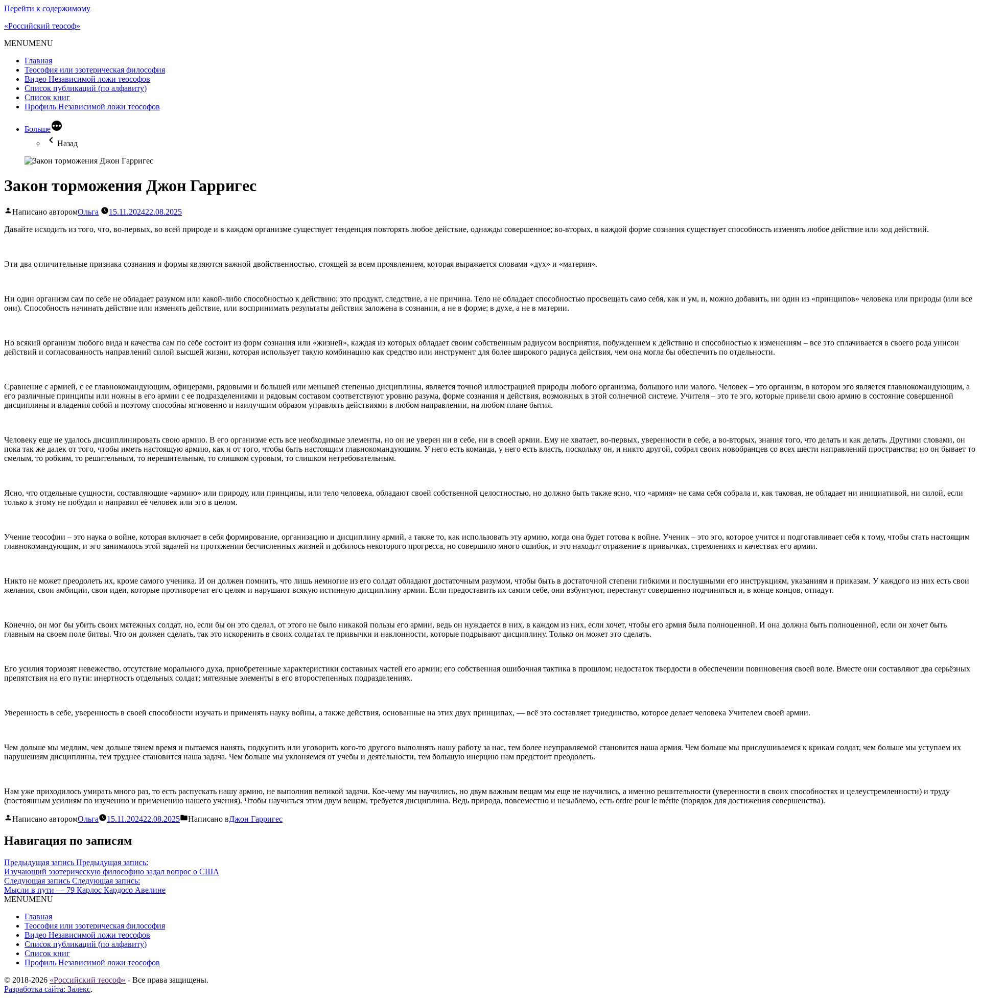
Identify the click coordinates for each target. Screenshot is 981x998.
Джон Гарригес (256, 819)
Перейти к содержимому (47, 8)
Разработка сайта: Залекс (47, 989)
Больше (38, 129)
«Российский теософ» (42, 25)
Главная (38, 60)
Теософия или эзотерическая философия (95, 69)
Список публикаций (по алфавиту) (86, 88)
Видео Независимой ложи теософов (87, 79)
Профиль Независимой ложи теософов (92, 106)
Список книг (47, 97)
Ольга (88, 211)
